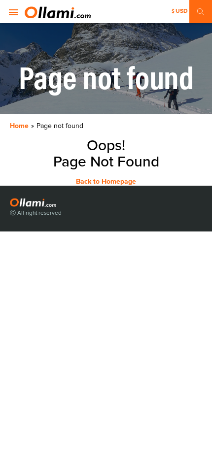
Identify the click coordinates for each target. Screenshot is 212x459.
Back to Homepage (106, 181)
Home (19, 126)
